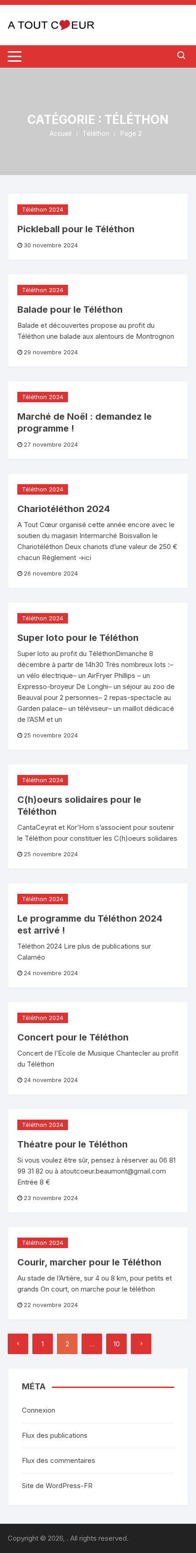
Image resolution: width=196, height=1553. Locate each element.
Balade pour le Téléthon (70, 309)
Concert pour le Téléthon (73, 1037)
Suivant (141, 1344)
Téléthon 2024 (42, 209)
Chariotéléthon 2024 (63, 508)
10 (116, 1344)
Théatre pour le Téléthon (72, 1144)
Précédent (18, 1344)
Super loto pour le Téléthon (78, 637)
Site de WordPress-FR (57, 1485)
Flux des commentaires (58, 1460)
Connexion (38, 1410)
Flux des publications (55, 1435)
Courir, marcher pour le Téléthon (89, 1262)
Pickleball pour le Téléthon (75, 229)
